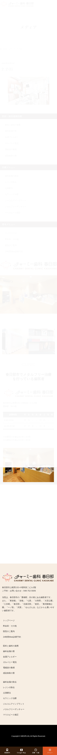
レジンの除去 (9, 687)
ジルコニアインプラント (13, 704)
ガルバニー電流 (10, 662)
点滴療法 (7, 693)
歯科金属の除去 (10, 682)
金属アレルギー (10, 657)
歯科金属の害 (9, 651)
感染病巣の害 (9, 673)
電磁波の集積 (9, 667)
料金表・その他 (10, 626)
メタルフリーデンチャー (13, 709)
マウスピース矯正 (11, 715)
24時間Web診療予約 (12, 637)
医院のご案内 (9, 631)
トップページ (9, 620)
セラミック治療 (10, 698)
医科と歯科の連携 (11, 646)
